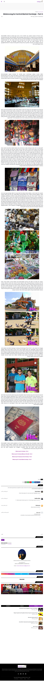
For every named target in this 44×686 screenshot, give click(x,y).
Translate (9, 543)
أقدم (2, 534)
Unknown (38, 505)
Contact (21, 678)
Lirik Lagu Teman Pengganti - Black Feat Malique (28, 608)
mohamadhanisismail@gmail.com (23, 565)
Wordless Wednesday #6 (33, 617)
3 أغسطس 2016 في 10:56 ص (5, 512)
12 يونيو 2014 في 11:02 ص (4, 498)
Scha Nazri (37, 491)
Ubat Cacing (35, 626)
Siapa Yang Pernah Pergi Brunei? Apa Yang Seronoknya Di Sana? (26, 612)
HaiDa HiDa (37, 498)
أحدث (41, 534)
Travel (36, 11)
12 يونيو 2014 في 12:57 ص (4, 491)
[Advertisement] (22, 6)
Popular (36, 605)
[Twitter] (33, 482)
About (25, 678)
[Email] (26, 482)
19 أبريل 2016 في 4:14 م (4, 505)
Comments (8, 605)
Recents (22, 605)
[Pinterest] (30, 482)
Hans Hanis (16, 677)
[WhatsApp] (28, 482)
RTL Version (16, 678)
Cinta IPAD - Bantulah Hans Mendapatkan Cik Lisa (28, 621)
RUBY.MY (23, 677)
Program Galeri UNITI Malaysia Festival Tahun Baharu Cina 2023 (28, 591)
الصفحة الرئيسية (40, 11)
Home (28, 678)
